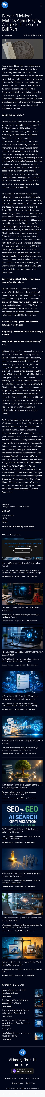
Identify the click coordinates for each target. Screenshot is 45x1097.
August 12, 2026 (6, 1006)
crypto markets (29, 527)
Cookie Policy (30, 1083)
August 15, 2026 (6, 996)
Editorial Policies (17, 1083)
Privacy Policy (32, 546)
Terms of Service (10, 1078)
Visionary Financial (8, 516)
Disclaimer (35, 1078)
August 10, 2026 (7, 1016)
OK (22, 550)
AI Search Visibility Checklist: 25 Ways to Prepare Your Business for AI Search (16, 1023)
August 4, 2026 (6, 1039)
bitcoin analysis (7, 527)
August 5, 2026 (6, 1029)
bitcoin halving (18, 527)
